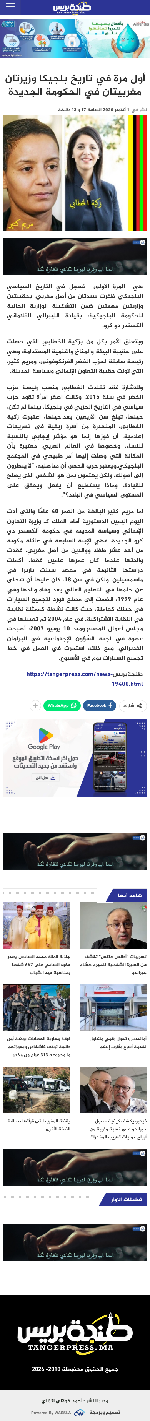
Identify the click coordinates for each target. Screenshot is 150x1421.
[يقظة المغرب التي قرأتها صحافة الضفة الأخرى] (36, 1090)
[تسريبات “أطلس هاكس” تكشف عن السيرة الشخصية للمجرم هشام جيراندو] (113, 925)
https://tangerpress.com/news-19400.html (85, 679)
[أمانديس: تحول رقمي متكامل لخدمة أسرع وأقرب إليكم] (113, 1007)
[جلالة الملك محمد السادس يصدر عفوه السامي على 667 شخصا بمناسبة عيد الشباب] (36, 925)
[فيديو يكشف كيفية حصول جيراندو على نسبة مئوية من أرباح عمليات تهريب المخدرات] (113, 1090)
